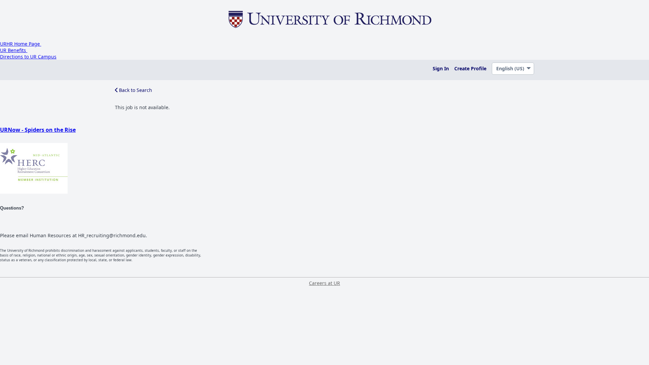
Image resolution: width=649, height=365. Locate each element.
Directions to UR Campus (28, 56)
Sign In (441, 68)
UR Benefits (13, 50)
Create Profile (470, 68)
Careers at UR (324, 283)
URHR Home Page (20, 44)
